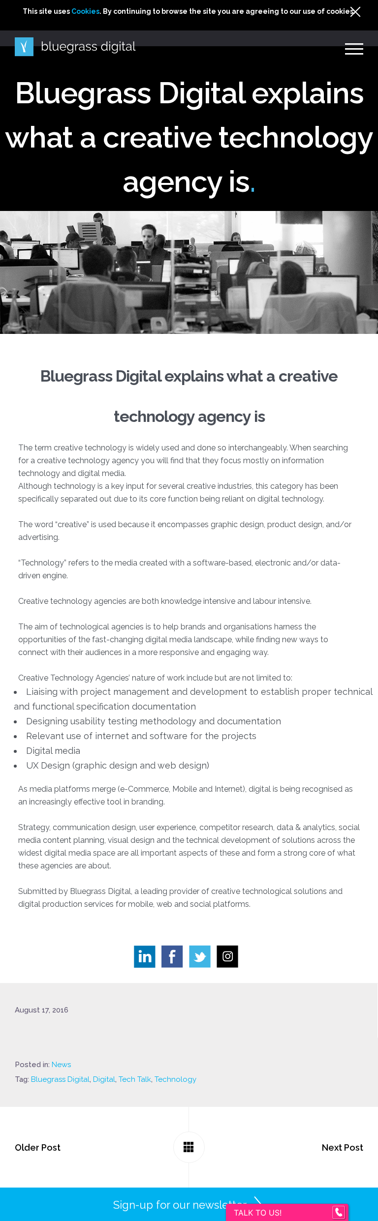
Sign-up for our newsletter (180, 1204)
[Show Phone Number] (338, 1213)
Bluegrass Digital (60, 1079)
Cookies (85, 11)
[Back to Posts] (189, 1147)
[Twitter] (203, 959)
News (61, 1064)
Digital (104, 1079)
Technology (175, 1079)
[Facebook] (175, 959)
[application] (375, 1218)
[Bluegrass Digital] (75, 47)
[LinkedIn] (147, 959)
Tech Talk (135, 1079)
